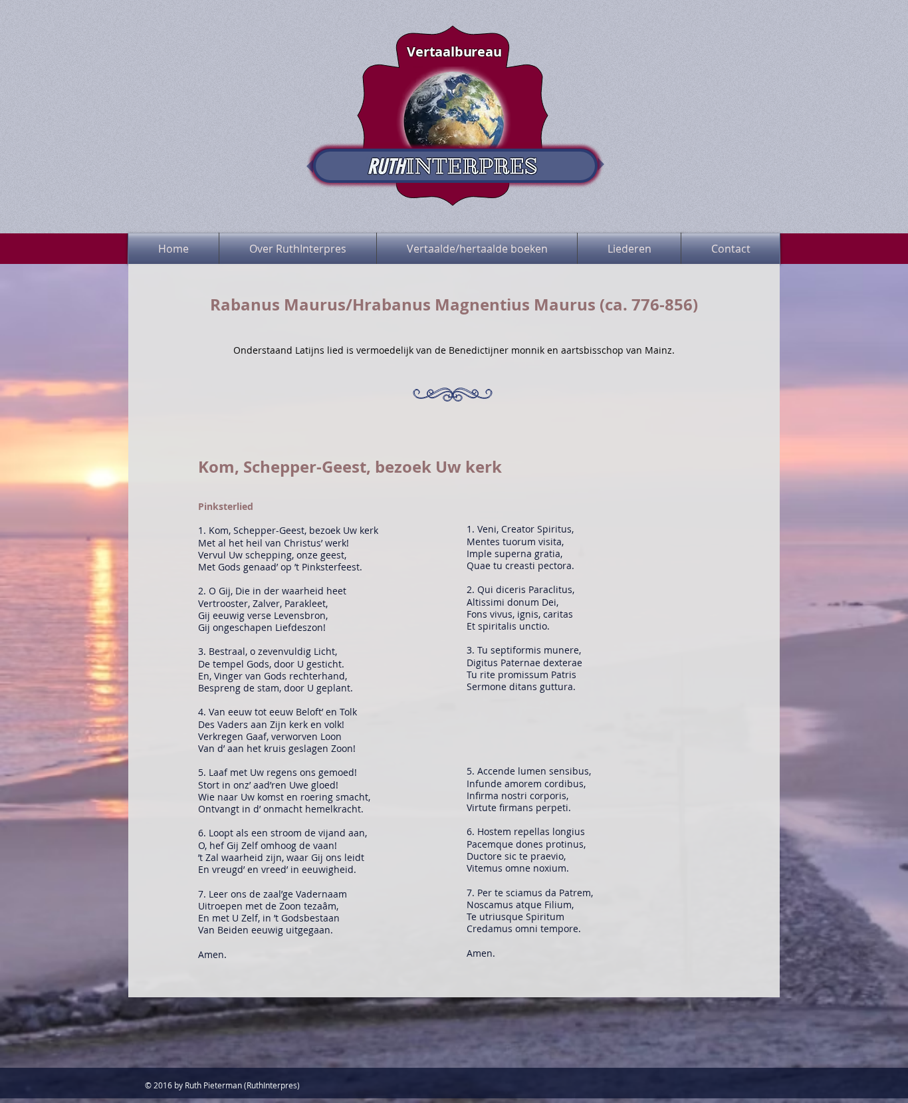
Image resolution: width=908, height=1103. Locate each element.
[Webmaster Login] (746, 23)
